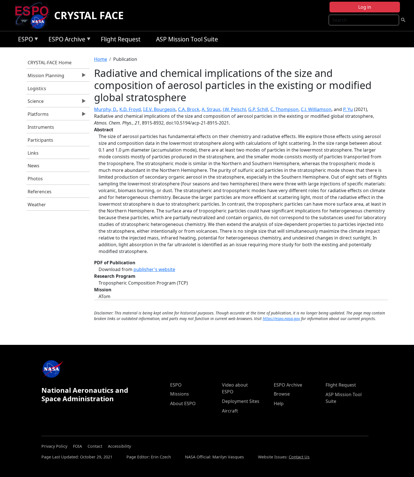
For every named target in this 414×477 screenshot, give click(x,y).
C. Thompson (284, 109)
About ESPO (183, 403)
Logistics (37, 88)
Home (100, 59)
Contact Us (299, 457)
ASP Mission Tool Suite (187, 39)
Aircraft (230, 411)
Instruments (41, 127)
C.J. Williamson (316, 109)
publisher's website (154, 269)
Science (35, 102)
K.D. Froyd (130, 109)
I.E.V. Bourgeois (159, 109)
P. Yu (348, 109)
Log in (364, 7)
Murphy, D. (105, 109)
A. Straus (211, 109)
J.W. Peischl (234, 109)
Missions (179, 394)
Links (33, 153)
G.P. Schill (258, 109)
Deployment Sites (240, 401)
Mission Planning (45, 76)
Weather (37, 204)
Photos (35, 179)
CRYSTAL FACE (89, 15)
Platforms (37, 115)
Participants (40, 140)
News (33, 166)
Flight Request (121, 39)
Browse (282, 394)
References (40, 191)
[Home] (34, 15)
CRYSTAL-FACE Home (50, 62)
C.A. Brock (188, 109)
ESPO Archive (65, 40)
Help (279, 403)
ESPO (24, 40)
